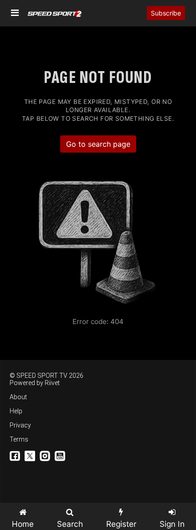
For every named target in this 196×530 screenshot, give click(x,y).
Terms (19, 439)
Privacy (20, 425)
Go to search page (98, 144)
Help (16, 411)
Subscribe (166, 13)
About (18, 397)
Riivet (52, 382)
